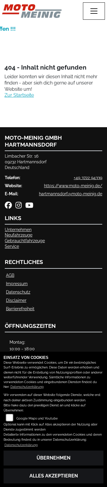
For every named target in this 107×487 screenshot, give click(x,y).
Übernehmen (53, 458)
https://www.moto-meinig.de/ (73, 185)
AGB (10, 275)
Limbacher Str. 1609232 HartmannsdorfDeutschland (26, 161)
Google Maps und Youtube (37, 418)
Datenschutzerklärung (27, 387)
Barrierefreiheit (20, 308)
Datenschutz (18, 291)
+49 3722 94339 (88, 177)
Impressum (17, 283)
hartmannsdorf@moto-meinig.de (70, 193)
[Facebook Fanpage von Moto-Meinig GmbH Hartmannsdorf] (10, 206)
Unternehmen (18, 229)
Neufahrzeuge (18, 234)
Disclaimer (16, 300)
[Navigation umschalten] (94, 11)
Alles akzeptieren (53, 476)
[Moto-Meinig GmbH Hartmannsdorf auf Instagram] (20, 206)
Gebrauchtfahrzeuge (25, 240)
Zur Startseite (19, 95)
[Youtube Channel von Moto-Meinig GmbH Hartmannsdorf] (30, 206)
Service (12, 246)
